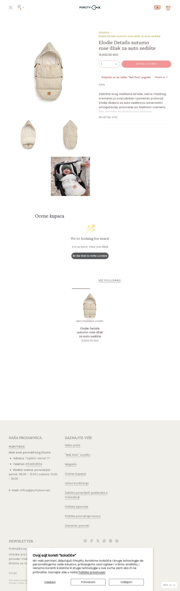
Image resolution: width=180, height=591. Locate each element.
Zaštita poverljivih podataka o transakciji (86, 495)
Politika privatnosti (91, 572)
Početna (104, 32)
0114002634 (34, 464)
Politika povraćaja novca (83, 516)
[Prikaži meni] (10, 7)
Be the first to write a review (90, 255)
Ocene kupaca (75, 474)
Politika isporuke (76, 507)
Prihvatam (88, 582)
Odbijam (126, 582)
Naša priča (72, 445)
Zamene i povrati (77, 526)
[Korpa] (168, 7)
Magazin (71, 464)
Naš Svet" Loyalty (78, 455)
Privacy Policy (16, 583)
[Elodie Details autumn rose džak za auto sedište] (90, 306)
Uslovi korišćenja (77, 483)
